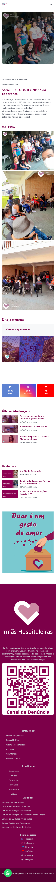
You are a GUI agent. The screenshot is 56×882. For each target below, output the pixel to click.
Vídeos (14, 794)
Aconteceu (14, 771)
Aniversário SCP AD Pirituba (33, 426)
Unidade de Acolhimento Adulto (16, 827)
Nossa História (12, 740)
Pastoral (10, 749)
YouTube (29, 851)
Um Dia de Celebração (30, 471)
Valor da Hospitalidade (16, 745)
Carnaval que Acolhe (18, 329)
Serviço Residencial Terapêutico (16, 823)
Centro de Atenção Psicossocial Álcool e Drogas (23, 815)
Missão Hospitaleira (15, 736)
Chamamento (14, 789)
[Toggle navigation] (46, 4)
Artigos (14, 776)
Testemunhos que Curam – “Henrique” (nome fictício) (33, 417)
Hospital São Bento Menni (13, 802)
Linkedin (29, 847)
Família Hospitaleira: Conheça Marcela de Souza (34, 437)
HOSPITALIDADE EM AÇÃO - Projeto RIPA (33, 492)
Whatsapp (28, 855)
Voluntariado (11, 754)
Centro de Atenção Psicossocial (16, 810)
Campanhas (14, 780)
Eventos (14, 785)
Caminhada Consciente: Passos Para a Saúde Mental (35, 482)
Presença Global (13, 758)
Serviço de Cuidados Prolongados (17, 819)
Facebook (29, 839)
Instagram (29, 843)
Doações (29, 860)
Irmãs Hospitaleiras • (18, 873)
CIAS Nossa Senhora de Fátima (16, 806)
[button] (51, 4)
